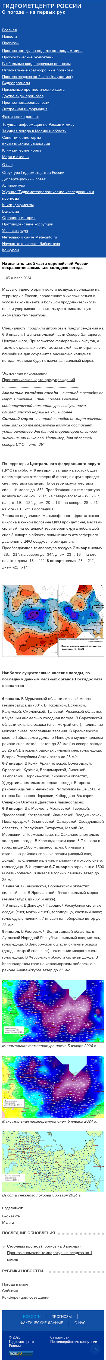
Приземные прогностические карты (33, 89)
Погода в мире (15, 1284)
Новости (9, 36)
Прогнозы (10, 43)
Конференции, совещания (25, 1297)
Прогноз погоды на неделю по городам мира (42, 50)
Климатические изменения (26, 144)
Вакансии (10, 211)
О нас (7, 164)
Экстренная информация (25, 109)
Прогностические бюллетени (28, 57)
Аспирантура (13, 185)
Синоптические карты (21, 137)
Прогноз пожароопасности (25, 102)
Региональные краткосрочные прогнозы (37, 70)
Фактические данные (20, 116)
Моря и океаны (15, 157)
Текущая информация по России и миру (38, 124)
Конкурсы (10, 250)
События (10, 1291)
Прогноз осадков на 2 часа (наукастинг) (37, 76)
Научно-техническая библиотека (31, 243)
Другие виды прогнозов (22, 96)
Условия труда (15, 230)
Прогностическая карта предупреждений (38, 380)
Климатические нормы (22, 150)
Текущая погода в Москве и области (34, 131)
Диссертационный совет (23, 179)
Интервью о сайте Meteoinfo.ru (29, 237)
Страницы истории (19, 217)
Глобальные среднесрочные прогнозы (36, 63)
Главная (9, 30)
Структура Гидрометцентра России (33, 172)
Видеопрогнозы (16, 83)
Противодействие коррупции (27, 224)
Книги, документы (18, 205)
